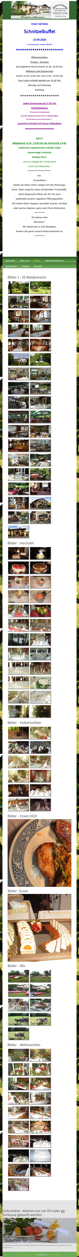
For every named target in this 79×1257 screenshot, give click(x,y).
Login (60, 1255)
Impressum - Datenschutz (27, 1255)
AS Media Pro (51, 1255)
